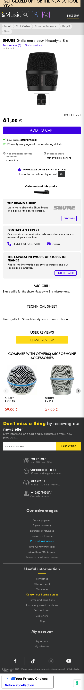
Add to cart (42, 130)
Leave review (42, 340)
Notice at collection (19, 685)
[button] (41, 99)
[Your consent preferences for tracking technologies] (77, 683)
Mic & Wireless (23, 26)
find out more (65, 273)
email (57, 244)
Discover (69, 218)
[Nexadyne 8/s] (41, 192)
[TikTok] (33, 661)
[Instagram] (51, 661)
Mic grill (66, 26)
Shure (7, 31)
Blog (42, 620)
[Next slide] (78, 391)
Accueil (7, 26)
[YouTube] (69, 661)
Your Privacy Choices (31, 678)
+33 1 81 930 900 (50, 484)
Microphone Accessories (46, 26)
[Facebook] (15, 661)
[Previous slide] (6, 391)
